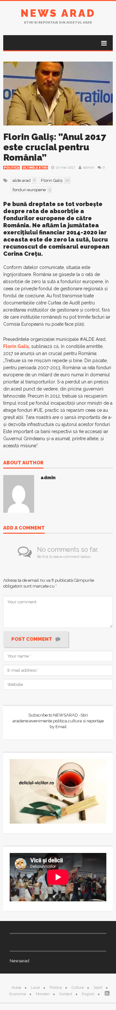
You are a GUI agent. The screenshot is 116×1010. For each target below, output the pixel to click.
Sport (97, 987)
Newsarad (19, 960)
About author (23, 463)
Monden (43, 994)
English (88, 994)
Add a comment (24, 528)
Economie (17, 994)
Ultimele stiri (35, 167)
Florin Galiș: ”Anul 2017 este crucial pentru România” (54, 147)
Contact (65, 994)
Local (35, 987)
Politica (11, 167)
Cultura (78, 987)
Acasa (16, 987)
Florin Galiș (16, 346)
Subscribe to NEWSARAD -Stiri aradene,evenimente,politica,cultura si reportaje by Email (58, 721)
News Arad (58, 13)
